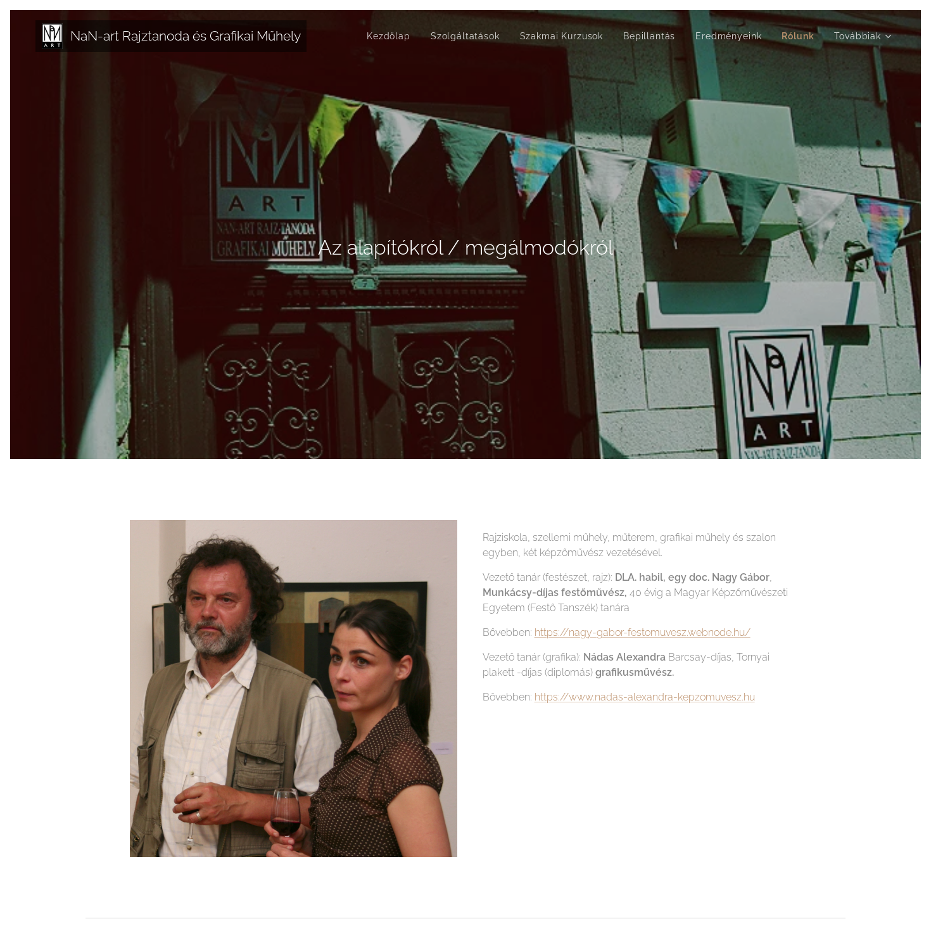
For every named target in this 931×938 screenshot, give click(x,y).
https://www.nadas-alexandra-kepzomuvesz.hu (645, 697)
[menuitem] (392, 36)
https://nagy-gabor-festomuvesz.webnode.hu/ (642, 632)
